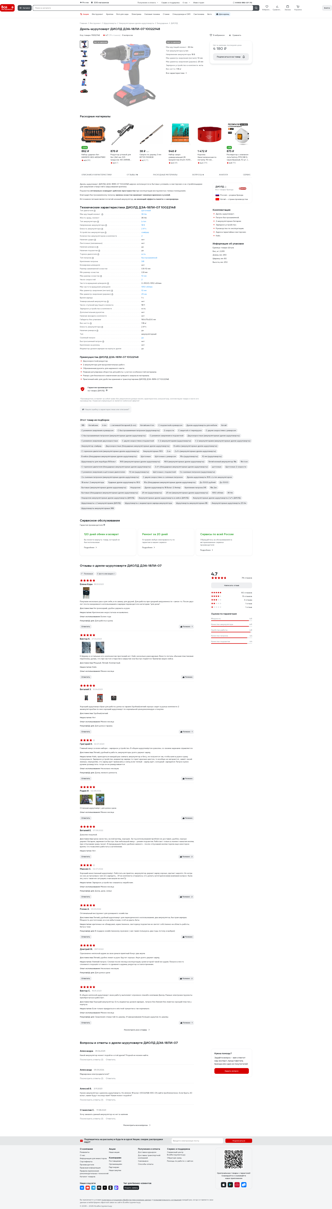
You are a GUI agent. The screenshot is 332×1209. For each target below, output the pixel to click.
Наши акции (114, 1152)
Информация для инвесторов (93, 1158)
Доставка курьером (147, 1152)
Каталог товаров (87, 1176)
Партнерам (114, 1167)
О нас (82, 1155)
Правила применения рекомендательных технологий (94, 1172)
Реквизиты (84, 1152)
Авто (209, 14)
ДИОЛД (219, 186)
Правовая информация (90, 1168)
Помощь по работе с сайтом (180, 1161)
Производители (87, 1164)
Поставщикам (115, 1161)
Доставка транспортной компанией (149, 1156)
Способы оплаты (145, 1164)
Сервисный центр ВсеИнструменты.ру (176, 1153)
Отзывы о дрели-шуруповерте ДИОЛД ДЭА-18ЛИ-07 (121, 566)
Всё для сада (122, 14)
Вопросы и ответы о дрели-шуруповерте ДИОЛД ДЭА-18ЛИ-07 (129, 1043)
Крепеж (109, 14)
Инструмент (97, 14)
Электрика (136, 14)
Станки (166, 14)
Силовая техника (152, 14)
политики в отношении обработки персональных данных (126, 1200)
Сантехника (198, 14)
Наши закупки (115, 1170)
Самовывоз (143, 1161)
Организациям (115, 1164)
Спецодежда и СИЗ (181, 14)
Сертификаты (86, 1161)
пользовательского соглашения (167, 1200)
